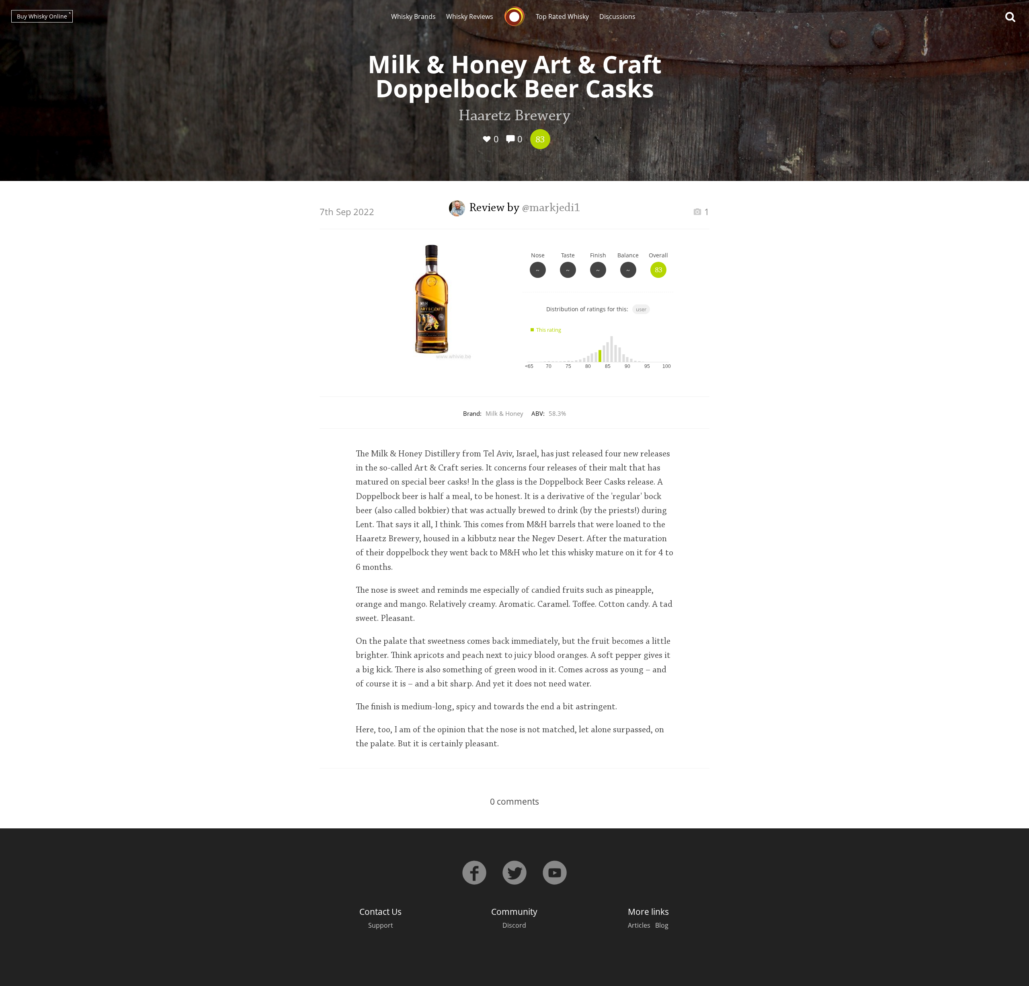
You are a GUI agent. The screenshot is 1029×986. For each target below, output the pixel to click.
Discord (514, 925)
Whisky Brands (413, 16)
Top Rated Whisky (562, 16)
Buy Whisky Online (42, 16)
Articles (639, 925)
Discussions (617, 16)
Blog (661, 925)
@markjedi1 (551, 208)
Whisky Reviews (469, 16)
